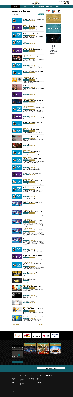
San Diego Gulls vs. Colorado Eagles (32, 151)
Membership (22, 383)
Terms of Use (36, 391)
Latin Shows (13, 379)
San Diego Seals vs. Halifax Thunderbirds (33, 93)
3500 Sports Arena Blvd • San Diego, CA (64, 1)
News (38, 378)
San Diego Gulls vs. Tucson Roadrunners (33, 19)
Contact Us (38, 383)
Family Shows (14, 378)
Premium (32, 6)
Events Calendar (14, 375)
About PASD (39, 375)
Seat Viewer (22, 379)
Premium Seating (22, 384)
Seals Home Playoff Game (29, 279)
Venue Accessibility (31, 379)
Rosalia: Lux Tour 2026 (28, 301)
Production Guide (49, 391)
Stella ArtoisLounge (43, 345)
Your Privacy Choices (26, 391)
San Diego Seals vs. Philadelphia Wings (33, 26)
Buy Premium (31, 20)
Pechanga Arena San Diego (36, 3)
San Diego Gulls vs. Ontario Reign (31, 33)
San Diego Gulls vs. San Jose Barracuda (33, 71)
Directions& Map (30, 345)
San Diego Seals (14, 383)
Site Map (40, 391)
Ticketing (24, 6)
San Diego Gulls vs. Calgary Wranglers (32, 180)
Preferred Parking (31, 378)
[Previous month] (12, 344)
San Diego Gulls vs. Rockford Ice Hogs (32, 122)
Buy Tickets (26, 20)
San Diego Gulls (14, 382)
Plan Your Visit (49, 6)
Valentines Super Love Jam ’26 (31, 56)
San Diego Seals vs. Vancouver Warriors (33, 115)
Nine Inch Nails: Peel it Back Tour (31, 136)
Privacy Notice (14, 391)
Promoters (53, 391)
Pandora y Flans (27, 85)
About (57, 6)
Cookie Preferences (19, 391)
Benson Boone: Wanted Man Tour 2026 (33, 316)
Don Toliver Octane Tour (29, 293)
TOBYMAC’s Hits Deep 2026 (30, 78)
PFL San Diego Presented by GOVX (32, 286)
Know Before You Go (32, 375)
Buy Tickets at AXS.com (23, 375)
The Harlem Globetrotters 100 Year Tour (33, 100)
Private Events (41, 6)
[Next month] (22, 344)
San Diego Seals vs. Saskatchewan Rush (33, 49)
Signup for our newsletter (51, 368)
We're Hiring (55, 345)
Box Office (21, 380)
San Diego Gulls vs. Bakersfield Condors (33, 64)
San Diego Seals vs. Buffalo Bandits (32, 173)
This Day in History (40, 379)
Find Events (41, 14)
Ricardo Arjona (27, 144)
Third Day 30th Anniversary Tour (31, 272)
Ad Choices (31, 391)
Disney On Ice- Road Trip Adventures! (32, 202)
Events (15, 6)
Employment (39, 382)
